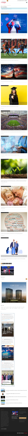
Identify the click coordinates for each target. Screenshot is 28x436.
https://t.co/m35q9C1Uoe (7, 319)
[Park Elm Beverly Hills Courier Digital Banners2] (14, 302)
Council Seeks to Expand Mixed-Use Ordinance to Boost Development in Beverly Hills (16, 390)
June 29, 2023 (7, 394)
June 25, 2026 (2, 108)
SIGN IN (23, 0)
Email (20, 415)
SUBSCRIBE (25, 0)
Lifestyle (7, 186)
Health (5, 64)
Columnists (4, 5)
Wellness (7, 64)
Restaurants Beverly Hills (3, 309)
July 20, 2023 (7, 391)
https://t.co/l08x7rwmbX (4, 320)
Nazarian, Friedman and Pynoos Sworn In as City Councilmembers (15, 417)
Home (1, 5)
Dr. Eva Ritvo (2, 64)
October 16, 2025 (2, 235)
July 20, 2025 (2, 261)
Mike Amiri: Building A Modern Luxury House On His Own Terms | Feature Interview (16, 396)
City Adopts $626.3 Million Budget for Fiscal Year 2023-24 (13, 393)
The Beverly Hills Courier (8, 339)
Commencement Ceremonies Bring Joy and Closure (12, 399)
